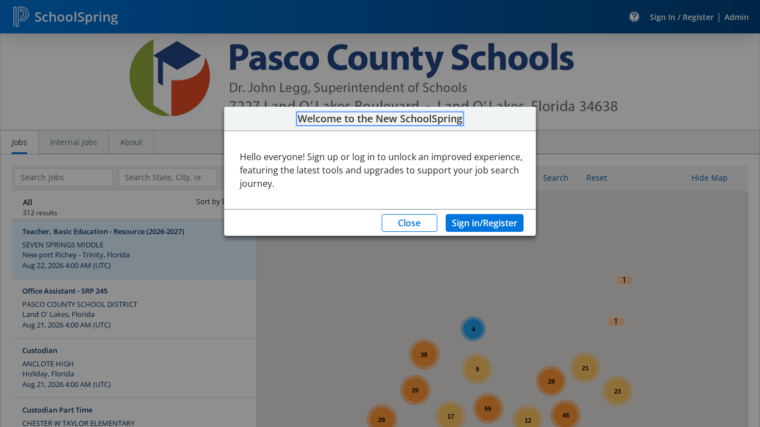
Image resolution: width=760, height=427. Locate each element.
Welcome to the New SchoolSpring (380, 119)
